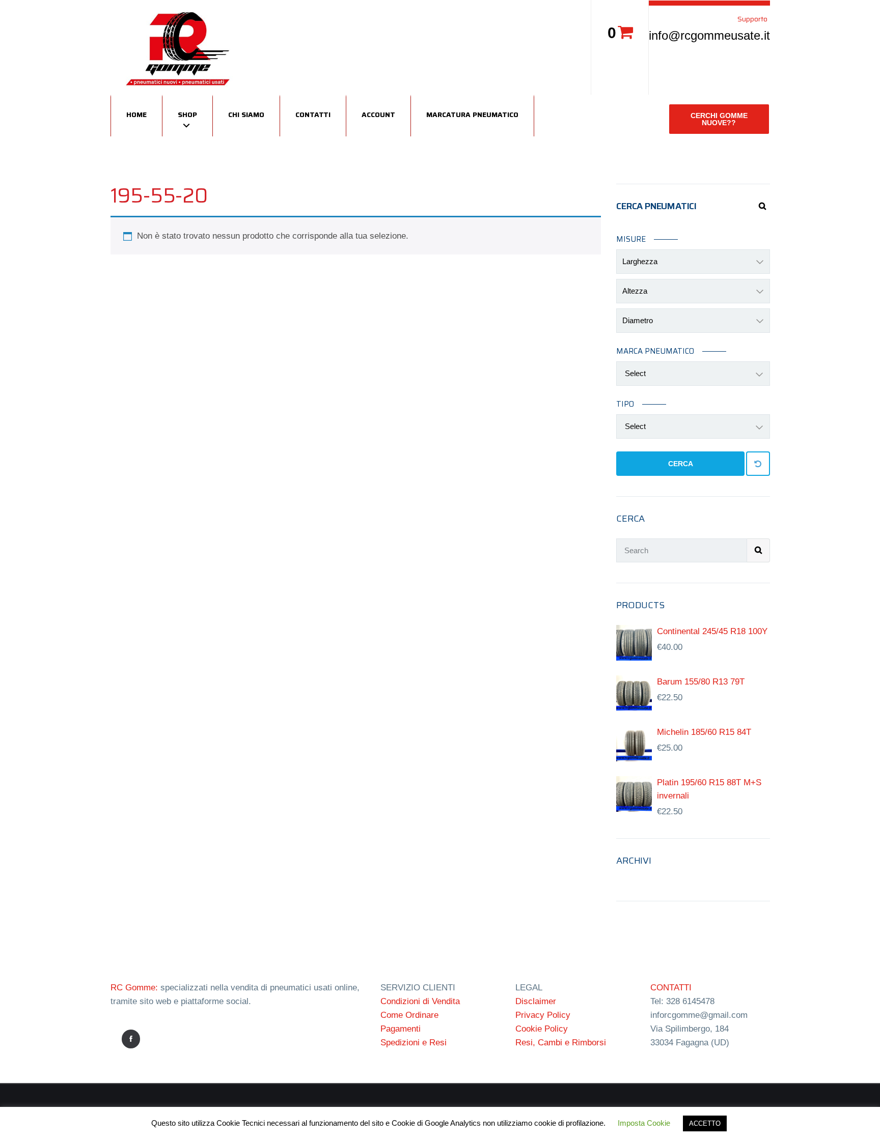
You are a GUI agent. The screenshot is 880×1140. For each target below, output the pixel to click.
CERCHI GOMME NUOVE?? (719, 119)
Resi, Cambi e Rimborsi (560, 1042)
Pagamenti (400, 1029)
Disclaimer (535, 1001)
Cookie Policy (541, 1029)
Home (136, 114)
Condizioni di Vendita (420, 1001)
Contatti (313, 114)
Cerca (680, 464)
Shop (187, 114)
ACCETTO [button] (705, 1123)
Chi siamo (246, 114)
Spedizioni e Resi (413, 1042)
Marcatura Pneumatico (472, 114)
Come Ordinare (409, 1015)
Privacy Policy (542, 1015)
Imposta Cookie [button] (644, 1123)
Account (378, 114)
